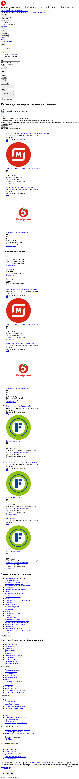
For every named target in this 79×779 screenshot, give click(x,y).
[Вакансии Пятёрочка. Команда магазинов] (41, 214)
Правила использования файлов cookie (36, 12)
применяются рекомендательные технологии (41, 762)
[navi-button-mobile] (3, 44)
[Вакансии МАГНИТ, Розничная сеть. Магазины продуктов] (41, 154)
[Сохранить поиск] (3, 72)
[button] (3, 38)
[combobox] (10, 62)
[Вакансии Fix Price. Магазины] (41, 427)
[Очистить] (4, 67)
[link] (4, 33)
